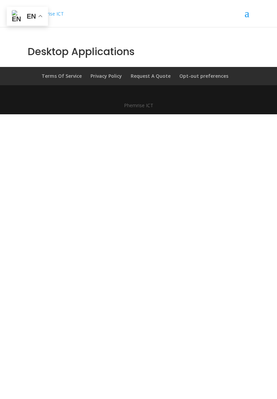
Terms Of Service (62, 76)
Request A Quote (151, 76)
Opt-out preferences (203, 76)
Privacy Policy (106, 76)
